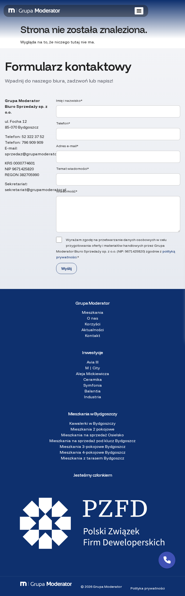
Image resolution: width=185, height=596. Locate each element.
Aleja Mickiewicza (92, 373)
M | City (92, 367)
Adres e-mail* (67, 146)
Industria (92, 396)
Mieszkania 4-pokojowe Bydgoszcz (93, 452)
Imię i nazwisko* (69, 100)
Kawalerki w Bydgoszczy (92, 423)
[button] (167, 560)
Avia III (93, 362)
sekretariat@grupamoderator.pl (35, 189)
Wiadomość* (66, 191)
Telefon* (63, 123)
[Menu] (139, 10)
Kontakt (92, 335)
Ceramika (92, 379)
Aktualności (92, 329)
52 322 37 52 (33, 136)
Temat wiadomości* (72, 168)
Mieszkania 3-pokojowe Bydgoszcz (93, 446)
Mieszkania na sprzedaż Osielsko (92, 434)
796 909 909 (32, 142)
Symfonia (92, 385)
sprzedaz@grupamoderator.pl (33, 153)
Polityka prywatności (148, 588)
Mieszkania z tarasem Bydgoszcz (92, 458)
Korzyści (92, 324)
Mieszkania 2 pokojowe (92, 429)
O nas (92, 318)
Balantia (93, 391)
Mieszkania (92, 312)
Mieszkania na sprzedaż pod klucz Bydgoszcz (92, 440)
